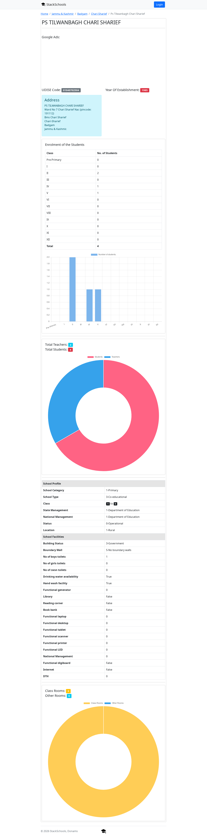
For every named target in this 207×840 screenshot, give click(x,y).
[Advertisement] (103, 64)
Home (44, 14)
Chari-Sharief (99, 14)
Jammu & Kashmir (63, 14)
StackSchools (56, 4)
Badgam (82, 14)
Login (159, 4)
